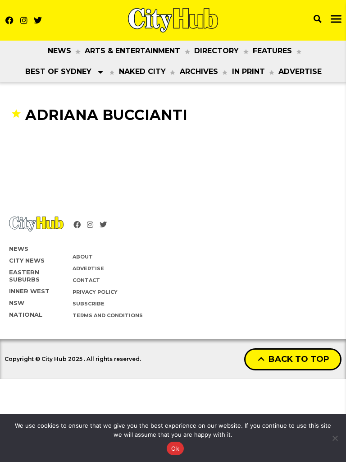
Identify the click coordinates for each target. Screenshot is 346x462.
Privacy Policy (95, 292)
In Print (248, 71)
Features (272, 50)
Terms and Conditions (108, 315)
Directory (216, 50)
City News (27, 260)
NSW (16, 302)
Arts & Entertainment (132, 50)
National (25, 314)
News (59, 50)
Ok (175, 448)
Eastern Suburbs (24, 275)
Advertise (300, 71)
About (83, 257)
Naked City (142, 71)
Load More (173, 141)
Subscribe (89, 303)
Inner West (29, 291)
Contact (86, 280)
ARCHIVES (199, 71)
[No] (334, 438)
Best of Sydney (58, 71)
